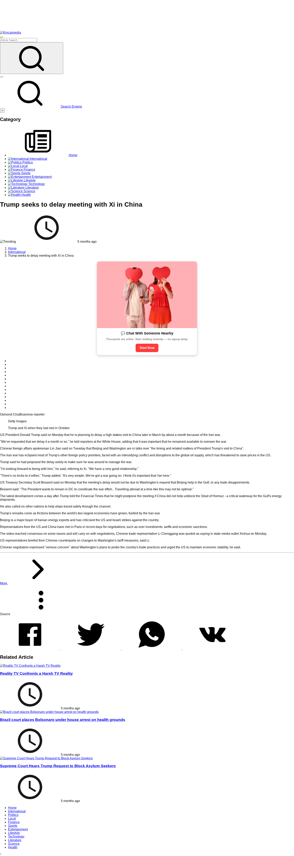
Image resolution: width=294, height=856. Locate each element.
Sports (12, 825)
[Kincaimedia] (10, 32)
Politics (13, 815)
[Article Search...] (31, 58)
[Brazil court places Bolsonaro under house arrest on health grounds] (49, 712)
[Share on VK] (212, 648)
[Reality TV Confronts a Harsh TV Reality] (30, 665)
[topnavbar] (1, 37)
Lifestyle (14, 833)
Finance (14, 822)
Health (12, 847)
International (17, 811)
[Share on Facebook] (30, 648)
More (4, 583)
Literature (14, 840)
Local (12, 818)
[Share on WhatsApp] (152, 648)
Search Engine (71, 106)
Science (14, 843)
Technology (16, 836)
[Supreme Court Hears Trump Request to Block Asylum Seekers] (46, 758)
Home (12, 807)
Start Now (147, 347)
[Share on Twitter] (91, 648)
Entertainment (18, 829)
